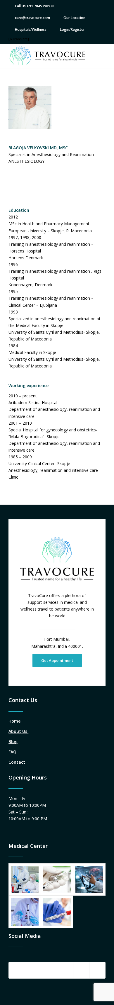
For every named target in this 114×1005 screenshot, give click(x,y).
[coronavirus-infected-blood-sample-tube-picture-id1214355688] (57, 912)
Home (14, 721)
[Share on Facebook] (17, 970)
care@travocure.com (32, 17)
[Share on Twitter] (33, 970)
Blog (13, 741)
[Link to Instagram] (97, 970)
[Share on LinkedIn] (81, 970)
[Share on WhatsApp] (49, 970)
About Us (18, 731)
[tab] (57, 385)
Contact (16, 762)
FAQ (12, 752)
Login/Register (72, 29)
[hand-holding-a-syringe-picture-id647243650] (57, 879)
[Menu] (97, 56)
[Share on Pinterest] (65, 970)
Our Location (74, 17)
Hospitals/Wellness (30, 29)
